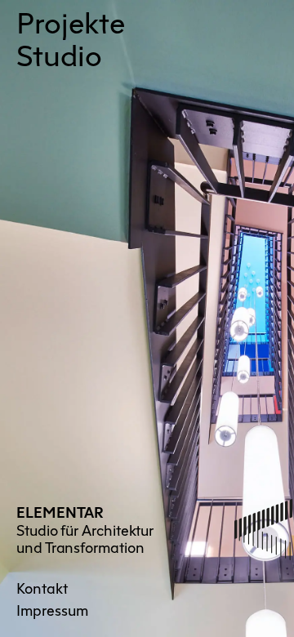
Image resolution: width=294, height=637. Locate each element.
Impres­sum (52, 609)
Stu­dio (59, 53)
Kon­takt (42, 587)
